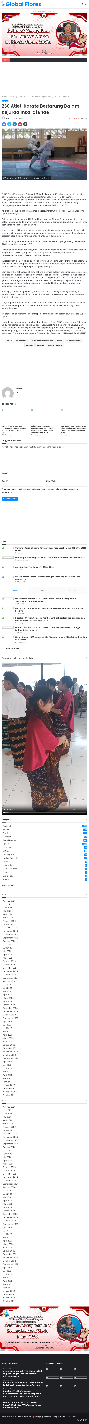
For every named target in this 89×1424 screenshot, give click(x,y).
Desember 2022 (10, 1048)
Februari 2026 (9, 921)
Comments (72, 591)
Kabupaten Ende (75, 341)
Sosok (6, 872)
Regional (7, 826)
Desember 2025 (10, 928)
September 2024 (10, 978)
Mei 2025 (7, 951)
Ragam (6, 844)
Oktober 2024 (9, 974)
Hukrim (6, 829)
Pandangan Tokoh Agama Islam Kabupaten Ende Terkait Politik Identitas (50, 557)
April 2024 (7, 995)
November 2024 (10, 971)
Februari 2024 (9, 1001)
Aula (10, 341)
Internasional (8, 865)
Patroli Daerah (9, 840)
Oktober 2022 (9, 1055)
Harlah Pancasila (10, 858)
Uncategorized (9, 854)
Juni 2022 (7, 1068)
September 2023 (10, 1018)
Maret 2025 (8, 958)
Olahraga (14, 96)
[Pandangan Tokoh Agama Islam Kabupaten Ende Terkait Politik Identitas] (8, 560)
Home (6, 96)
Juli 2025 (7, 944)
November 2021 (10, 1092)
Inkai (60, 341)
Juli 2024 (7, 984)
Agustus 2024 (9, 981)
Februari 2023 (9, 1041)
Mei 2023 (7, 1031)
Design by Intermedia (43, 1417)
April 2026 (7, 914)
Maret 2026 (8, 918)
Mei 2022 (7, 1072)
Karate (30, 345)
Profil (5, 861)
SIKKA (6, 851)
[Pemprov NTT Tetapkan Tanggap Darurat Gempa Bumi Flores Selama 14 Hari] (66, 1388)
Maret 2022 (8, 1078)
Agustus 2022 (9, 1061)
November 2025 (10, 931)
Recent (43, 591)
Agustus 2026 (9, 901)
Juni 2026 (7, 907)
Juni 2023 (7, 1028)
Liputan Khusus (10, 869)
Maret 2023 (8, 1038)
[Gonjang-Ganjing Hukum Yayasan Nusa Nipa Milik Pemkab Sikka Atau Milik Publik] (8, 551)
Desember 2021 (10, 1088)
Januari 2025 (9, 964)
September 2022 (10, 1058)
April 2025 (7, 954)
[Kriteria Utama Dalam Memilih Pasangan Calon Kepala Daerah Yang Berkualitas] (8, 580)
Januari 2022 (9, 1085)
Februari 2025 (9, 961)
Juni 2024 (7, 988)
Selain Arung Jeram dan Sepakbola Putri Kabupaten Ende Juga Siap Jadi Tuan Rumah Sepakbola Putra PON (44, 429)
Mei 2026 (7, 911)
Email (5, 481)
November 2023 (10, 1011)
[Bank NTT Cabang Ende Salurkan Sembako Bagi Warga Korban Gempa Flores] (52, 1380)
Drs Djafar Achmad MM (43, 341)
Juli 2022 (7, 1065)
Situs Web (51, 481)
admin (7, 118)
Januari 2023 (9, 1045)
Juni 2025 (7, 948)
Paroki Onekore (55, 345)
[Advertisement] (44, 77)
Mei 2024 (7, 991)
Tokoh (6, 879)
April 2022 (7, 1075)
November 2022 (10, 1051)
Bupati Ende (22, 341)
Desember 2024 (10, 968)
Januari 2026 (9, 924)
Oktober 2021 (9, 1095)
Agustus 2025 (9, 941)
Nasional (7, 847)
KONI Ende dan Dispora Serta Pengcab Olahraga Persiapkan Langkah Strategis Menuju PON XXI (14, 429)
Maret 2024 (8, 998)
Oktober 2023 (9, 1015)
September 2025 (10, 938)
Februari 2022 (9, 1082)
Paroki (41, 345)
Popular (16, 591)
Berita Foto (8, 876)
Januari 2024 (9, 1005)
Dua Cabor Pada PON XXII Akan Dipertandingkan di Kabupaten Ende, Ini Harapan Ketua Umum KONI (73, 429)
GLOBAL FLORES (70, 1417)
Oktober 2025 (9, 934)
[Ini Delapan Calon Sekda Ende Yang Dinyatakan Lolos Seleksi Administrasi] (52, 1372)
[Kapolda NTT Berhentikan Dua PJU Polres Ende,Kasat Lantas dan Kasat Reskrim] (8, 611)
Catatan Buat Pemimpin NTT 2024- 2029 (34, 567)
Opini (5, 833)
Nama (5, 473)
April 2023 (7, 1035)
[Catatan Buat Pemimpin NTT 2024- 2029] (8, 570)
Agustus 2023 (9, 1021)
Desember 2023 (10, 1008)
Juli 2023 (7, 1025)
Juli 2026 (7, 904)
